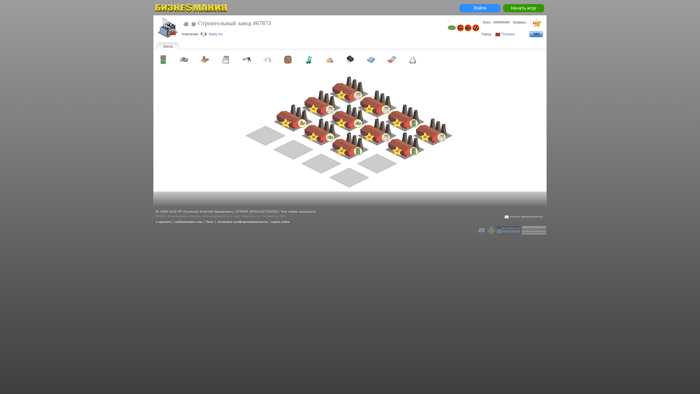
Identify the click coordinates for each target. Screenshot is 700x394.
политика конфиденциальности (242, 221)
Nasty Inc (216, 34)
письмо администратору (526, 216)
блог (210, 221)
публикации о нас (189, 221)
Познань (508, 34)
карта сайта (280, 221)
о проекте (163, 221)
